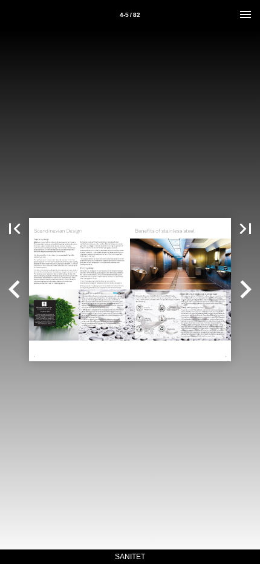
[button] (14, 229)
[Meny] (245, 14)
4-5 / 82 (130, 14)
